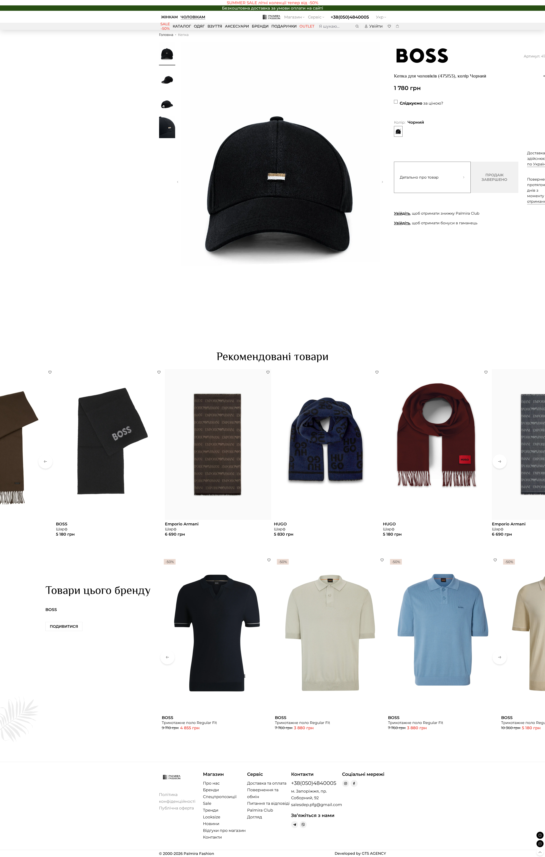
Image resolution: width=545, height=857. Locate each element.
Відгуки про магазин (224, 830)
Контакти (212, 837)
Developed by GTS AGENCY (360, 853)
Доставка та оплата (266, 783)
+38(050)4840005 (350, 17)
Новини (211, 823)
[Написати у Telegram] (294, 824)
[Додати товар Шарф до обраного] (50, 372)
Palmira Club (260, 810)
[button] (178, 182)
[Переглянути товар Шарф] (109, 457)
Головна (166, 35)
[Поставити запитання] (540, 835)
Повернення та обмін (262, 793)
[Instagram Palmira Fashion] (345, 783)
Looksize (211, 817)
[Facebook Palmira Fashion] (354, 783)
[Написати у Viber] (303, 824)
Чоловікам (193, 17)
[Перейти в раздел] (272, 3)
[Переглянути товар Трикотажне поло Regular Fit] (216, 653)
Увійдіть (402, 213)
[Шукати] (357, 26)
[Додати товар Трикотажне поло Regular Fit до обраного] (269, 560)
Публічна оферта (176, 808)
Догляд (254, 817)
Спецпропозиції (220, 796)
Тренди (210, 810)
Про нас (211, 783)
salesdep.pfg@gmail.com (316, 804)
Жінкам (169, 17)
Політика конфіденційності (177, 798)
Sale (207, 803)
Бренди (211, 789)
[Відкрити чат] (540, 843)
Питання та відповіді (268, 803)
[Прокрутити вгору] (540, 852)
